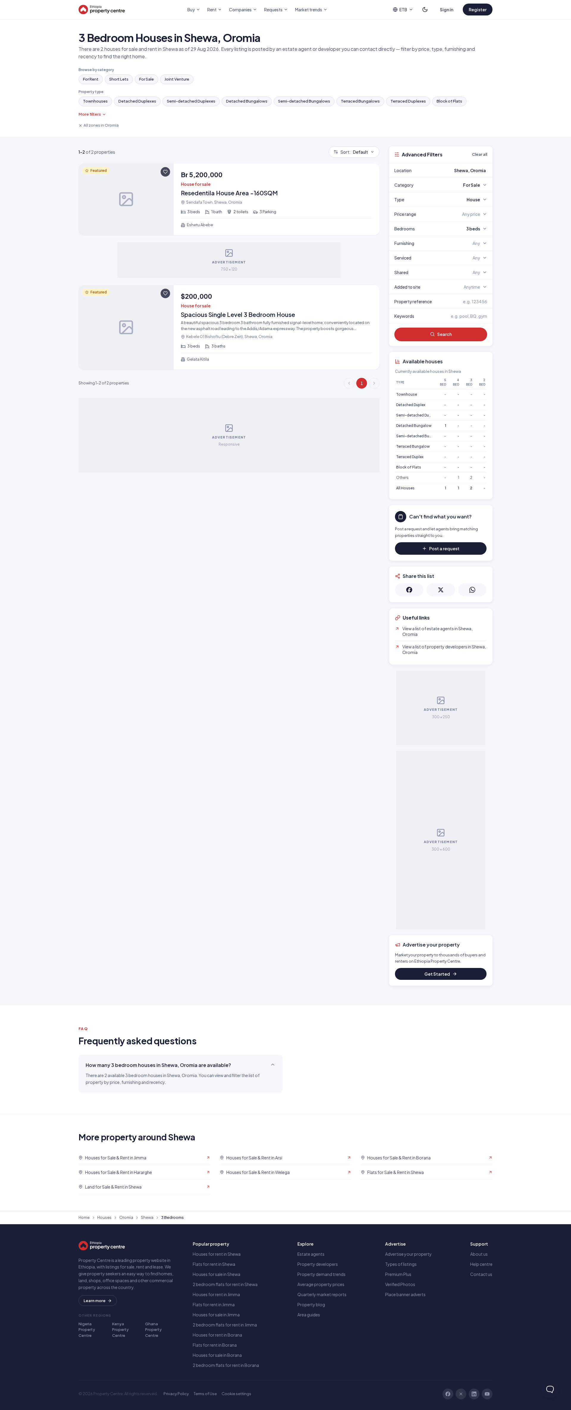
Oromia (126, 1217)
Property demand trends (321, 1274)
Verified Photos (400, 1284)
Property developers (317, 1264)
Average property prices (320, 1284)
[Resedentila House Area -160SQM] (229, 199)
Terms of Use (205, 1393)
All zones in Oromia (101, 125)
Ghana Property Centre (153, 1329)
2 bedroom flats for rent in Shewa (225, 1284)
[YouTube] (487, 1394)
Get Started (437, 974)
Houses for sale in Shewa (216, 1274)
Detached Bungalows (246, 101)
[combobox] (454, 170)
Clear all (479, 154)
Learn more (95, 1300)
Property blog (311, 1304)
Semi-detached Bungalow (419, 436)
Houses (104, 1217)
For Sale (146, 79)
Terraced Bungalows (360, 101)
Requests (273, 9)
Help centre (481, 1264)
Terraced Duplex (409, 457)
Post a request (444, 548)
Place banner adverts (405, 1294)
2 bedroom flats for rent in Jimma (225, 1324)
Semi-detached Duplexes (191, 101)
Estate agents (310, 1254)
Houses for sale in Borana (217, 1355)
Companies (240, 9)
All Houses (405, 488)
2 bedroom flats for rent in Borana (226, 1365)
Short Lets (118, 79)
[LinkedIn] (474, 1394)
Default (354, 152)
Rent (212, 9)
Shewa (147, 1217)
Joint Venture (176, 79)
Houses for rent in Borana (217, 1334)
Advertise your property (408, 1254)
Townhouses (95, 101)
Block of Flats (449, 101)
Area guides (308, 1314)
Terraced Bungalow (413, 446)
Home (84, 1217)
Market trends (308, 9)
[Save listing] (165, 172)
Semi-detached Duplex (416, 415)
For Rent (90, 79)
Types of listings (401, 1264)
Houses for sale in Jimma (216, 1314)
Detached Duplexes (137, 101)
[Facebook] (448, 1394)
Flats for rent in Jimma (214, 1304)
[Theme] (425, 9)
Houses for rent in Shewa (217, 1254)
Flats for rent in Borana (215, 1345)
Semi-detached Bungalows (304, 101)
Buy (191, 9)
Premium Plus (398, 1274)
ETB (403, 9)
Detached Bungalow (414, 425)
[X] (461, 1394)
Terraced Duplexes (408, 101)
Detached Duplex (410, 405)
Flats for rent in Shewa (214, 1264)
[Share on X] (440, 589)
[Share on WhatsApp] (472, 589)
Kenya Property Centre (120, 1329)
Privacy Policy (176, 1393)
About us (479, 1254)
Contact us (481, 1274)
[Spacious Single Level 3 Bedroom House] (229, 327)
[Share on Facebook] (409, 589)
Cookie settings (236, 1393)
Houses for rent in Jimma (216, 1294)
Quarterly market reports (321, 1294)
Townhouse (406, 394)
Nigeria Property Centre (87, 1329)
